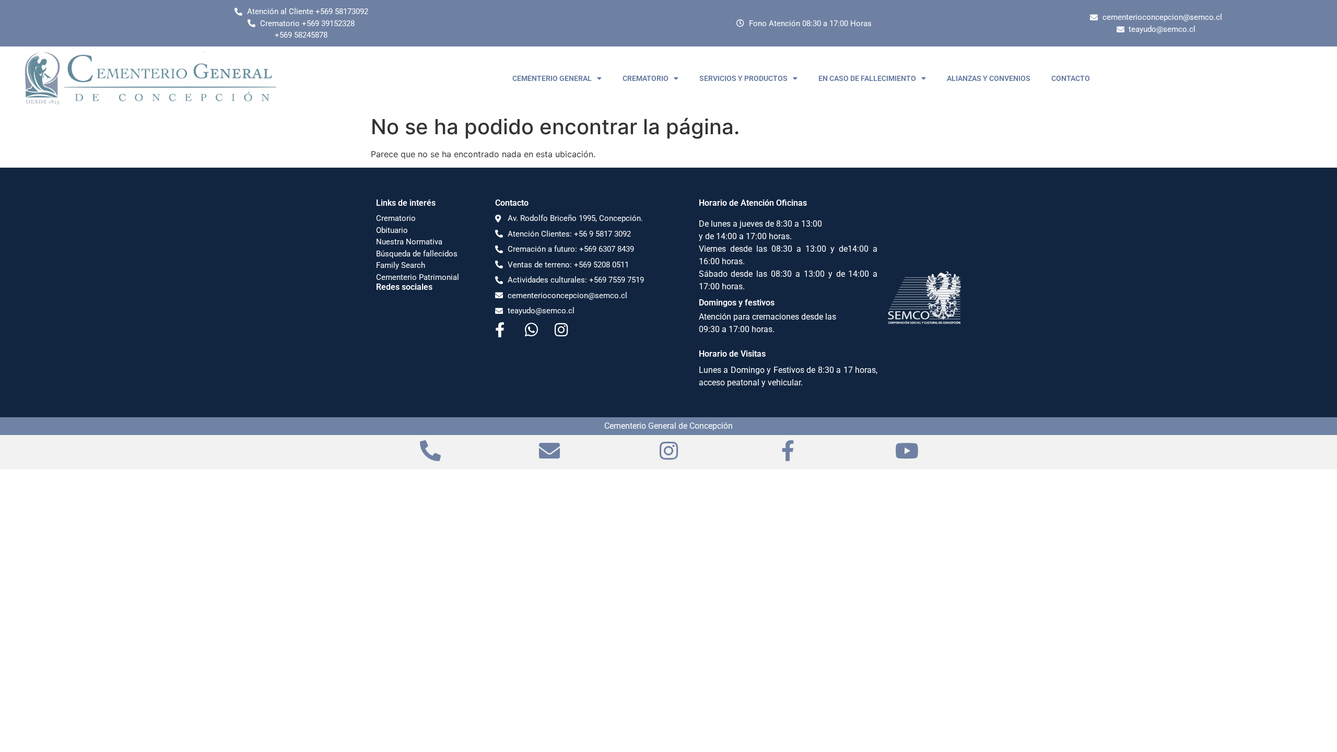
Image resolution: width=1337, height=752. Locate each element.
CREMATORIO (645, 78)
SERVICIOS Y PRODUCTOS (743, 78)
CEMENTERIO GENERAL (552, 78)
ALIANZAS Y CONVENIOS (988, 78)
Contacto (512, 203)
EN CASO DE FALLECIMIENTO (867, 78)
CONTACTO (1070, 78)
